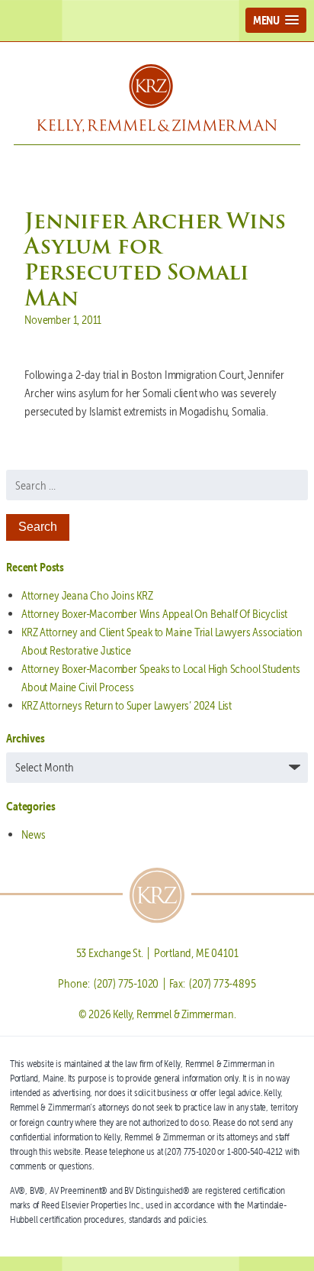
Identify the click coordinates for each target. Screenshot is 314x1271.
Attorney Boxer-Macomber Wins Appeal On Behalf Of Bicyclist (154, 613)
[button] (275, 20)
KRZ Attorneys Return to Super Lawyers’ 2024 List (126, 705)
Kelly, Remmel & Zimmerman (157, 98)
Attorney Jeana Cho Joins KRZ (87, 595)
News (33, 834)
